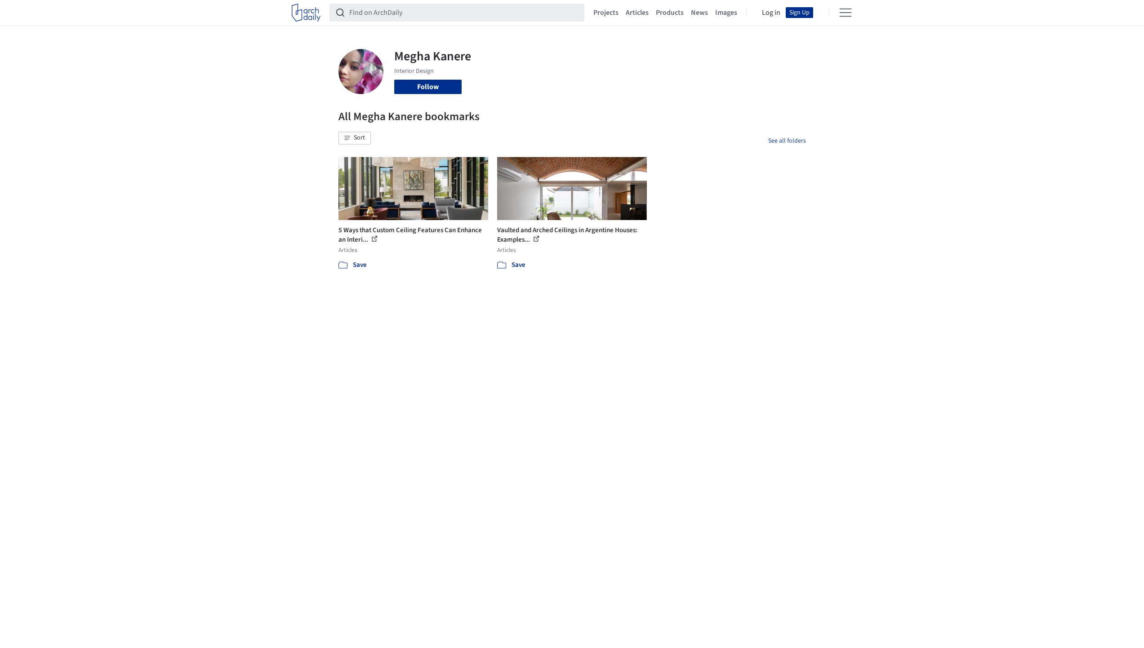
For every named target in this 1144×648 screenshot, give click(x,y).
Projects (606, 13)
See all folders (787, 141)
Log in (771, 13)
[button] (354, 138)
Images (726, 13)
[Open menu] (845, 12)
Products (670, 13)
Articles (637, 13)
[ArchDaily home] (306, 13)
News (699, 13)
